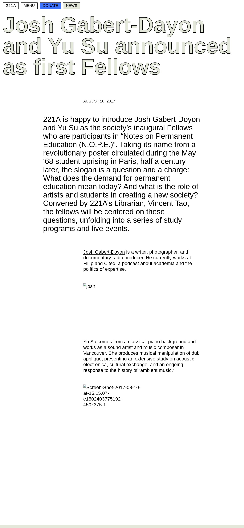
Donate (50, 5)
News (71, 5)
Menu (29, 5)
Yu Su (89, 341)
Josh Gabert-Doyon (104, 252)
